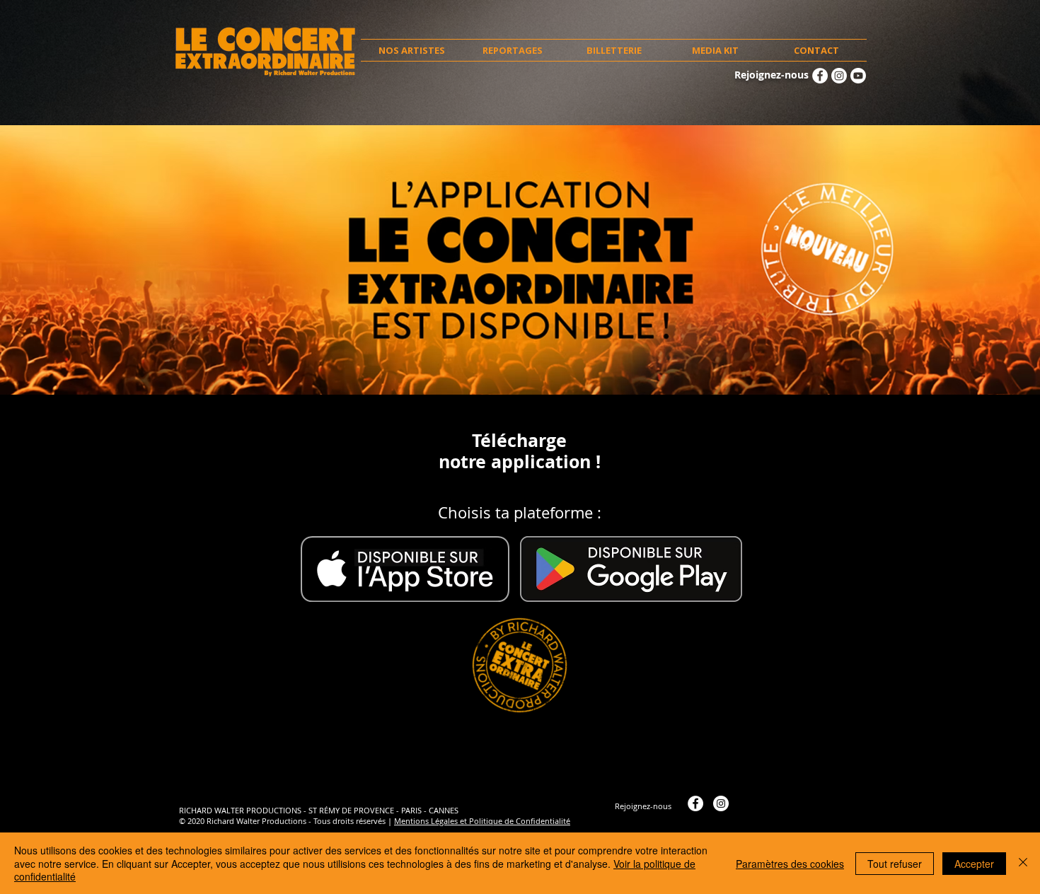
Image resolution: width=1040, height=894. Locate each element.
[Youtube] (858, 75)
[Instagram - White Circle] (721, 803)
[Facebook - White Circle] (820, 75)
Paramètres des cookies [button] (790, 864)
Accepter (974, 864)
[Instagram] (839, 75)
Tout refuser (894, 864)
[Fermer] (1023, 863)
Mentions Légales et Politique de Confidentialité (482, 820)
